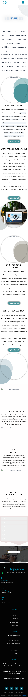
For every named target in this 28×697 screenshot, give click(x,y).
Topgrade (16, 569)
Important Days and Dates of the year (14, 678)
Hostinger (24, 695)
